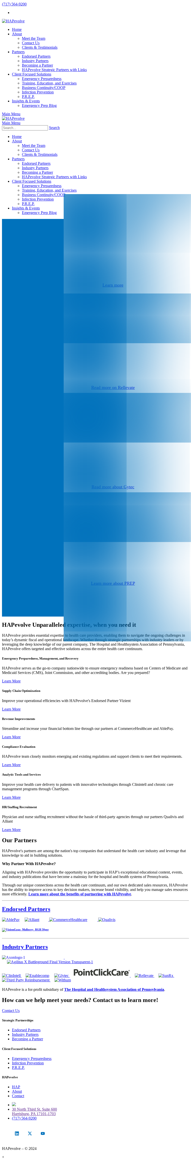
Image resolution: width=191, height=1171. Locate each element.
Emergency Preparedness (31, 1058)
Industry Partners (25, 947)
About (17, 1091)
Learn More (11, 681)
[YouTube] (43, 1133)
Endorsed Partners (26, 909)
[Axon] (64, 957)
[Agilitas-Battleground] (50, 962)
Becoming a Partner (27, 1039)
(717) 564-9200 (14, 4)
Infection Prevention (28, 1063)
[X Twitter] (30, 1133)
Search (54, 127)
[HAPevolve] (13, 21)
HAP (16, 1087)
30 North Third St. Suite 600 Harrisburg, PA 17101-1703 (34, 1111)
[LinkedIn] (17, 1133)
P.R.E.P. (18, 1067)
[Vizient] (25, 929)
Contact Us (11, 1010)
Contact (18, 1096)
